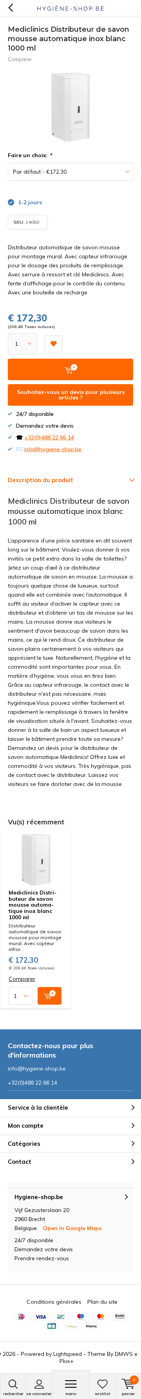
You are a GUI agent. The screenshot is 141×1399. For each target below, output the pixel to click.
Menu (70, 1393)
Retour (10, 8)
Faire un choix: (30, 155)
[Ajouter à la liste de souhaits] (53, 343)
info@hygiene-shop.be (52, 449)
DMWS (124, 1353)
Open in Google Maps (72, 1228)
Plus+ (67, 1361)
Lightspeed (67, 1353)
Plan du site (102, 1301)
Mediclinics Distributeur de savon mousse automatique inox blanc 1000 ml (32, 905)
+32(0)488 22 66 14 (49, 437)
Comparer (20, 59)
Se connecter (39, 1393)
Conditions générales (54, 1301)
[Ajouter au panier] (49, 996)
